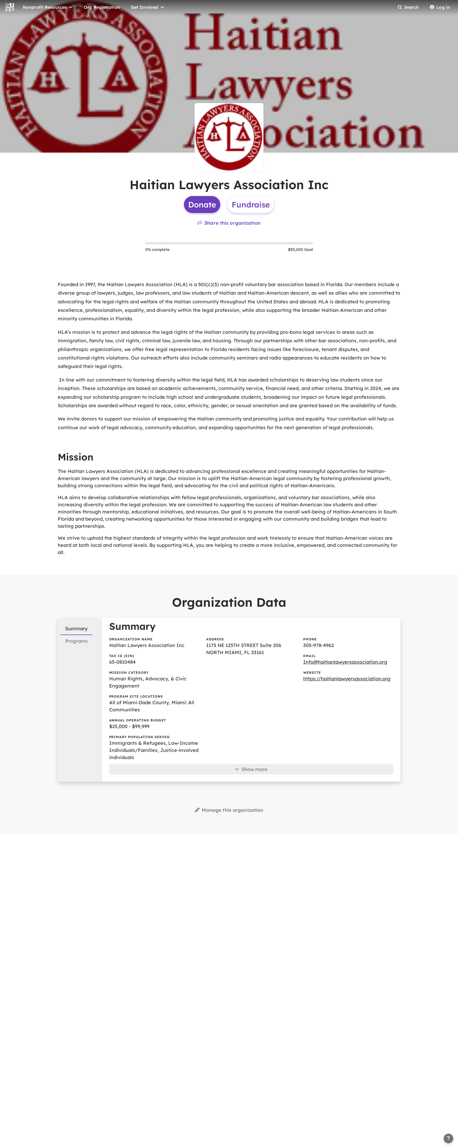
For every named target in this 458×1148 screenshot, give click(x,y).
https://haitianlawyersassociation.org (346, 679)
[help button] (448, 1138)
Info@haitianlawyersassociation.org (345, 662)
